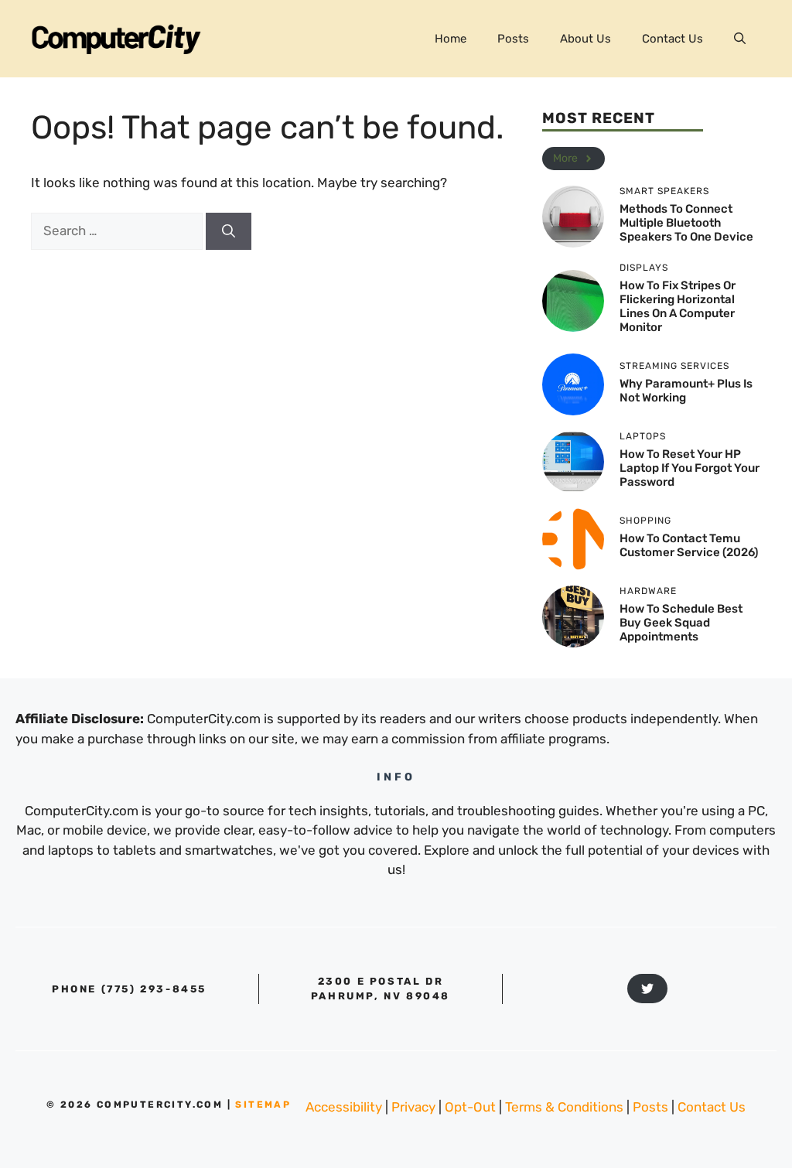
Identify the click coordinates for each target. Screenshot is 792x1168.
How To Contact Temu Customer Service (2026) (689, 545)
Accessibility (344, 1107)
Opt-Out (470, 1107)
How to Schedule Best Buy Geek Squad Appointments (681, 623)
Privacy (413, 1107)
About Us (585, 39)
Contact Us (672, 39)
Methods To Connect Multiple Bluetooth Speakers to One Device (686, 223)
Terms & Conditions (564, 1107)
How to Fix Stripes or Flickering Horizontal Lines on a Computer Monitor (678, 306)
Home (450, 39)
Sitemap (263, 1104)
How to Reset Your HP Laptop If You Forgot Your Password (690, 468)
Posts (513, 39)
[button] (740, 38)
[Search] (228, 231)
